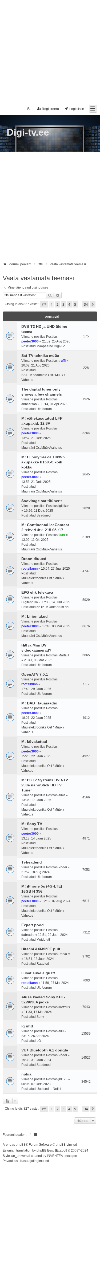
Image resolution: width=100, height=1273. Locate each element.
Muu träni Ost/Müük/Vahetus (41, 448)
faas (61, 535)
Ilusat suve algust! (38, 973)
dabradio (27, 935)
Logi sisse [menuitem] (76, 109)
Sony (40, 1017)
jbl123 (62, 1079)
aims (61, 795)
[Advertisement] (50, 50)
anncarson (29, 404)
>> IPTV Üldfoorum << (53, 607)
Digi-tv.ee (28, 132)
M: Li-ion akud (34, 616)
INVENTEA (55, 1156)
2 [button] (57, 304)
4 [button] (69, 304)
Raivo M (64, 954)
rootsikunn (29, 568)
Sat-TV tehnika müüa (40, 355)
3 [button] (63, 304)
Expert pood (32, 925)
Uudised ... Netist (49, 1089)
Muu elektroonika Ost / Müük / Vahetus (42, 580)
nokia (26, 1074)
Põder (62, 867)
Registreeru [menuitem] (50, 109)
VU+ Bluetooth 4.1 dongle (44, 1050)
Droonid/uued (33, 559)
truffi (62, 360)
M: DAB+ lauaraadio (39, 703)
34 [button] (86, 304)
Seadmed (44, 515)
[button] (44, 304)
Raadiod (43, 963)
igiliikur (63, 506)
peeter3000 (30, 341)
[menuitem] (10, 1161)
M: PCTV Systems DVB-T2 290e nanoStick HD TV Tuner (44, 785)
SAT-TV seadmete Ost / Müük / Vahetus (43, 377)
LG (39, 1041)
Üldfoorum (44, 409)
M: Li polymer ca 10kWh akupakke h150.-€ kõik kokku (43, 462)
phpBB (21, 1144)
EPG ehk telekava (37, 592)
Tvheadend (31, 862)
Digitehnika (29, 602)
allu (61, 1031)
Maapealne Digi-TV (51, 346)
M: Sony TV (31, 824)
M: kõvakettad (34, 741)
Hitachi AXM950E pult (40, 949)
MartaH (63, 655)
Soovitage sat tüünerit (41, 501)
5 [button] (75, 304)
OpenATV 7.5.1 (34, 674)
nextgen (71, 1156)
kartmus (64, 1007)
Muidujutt (43, 939)
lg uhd (27, 1026)
